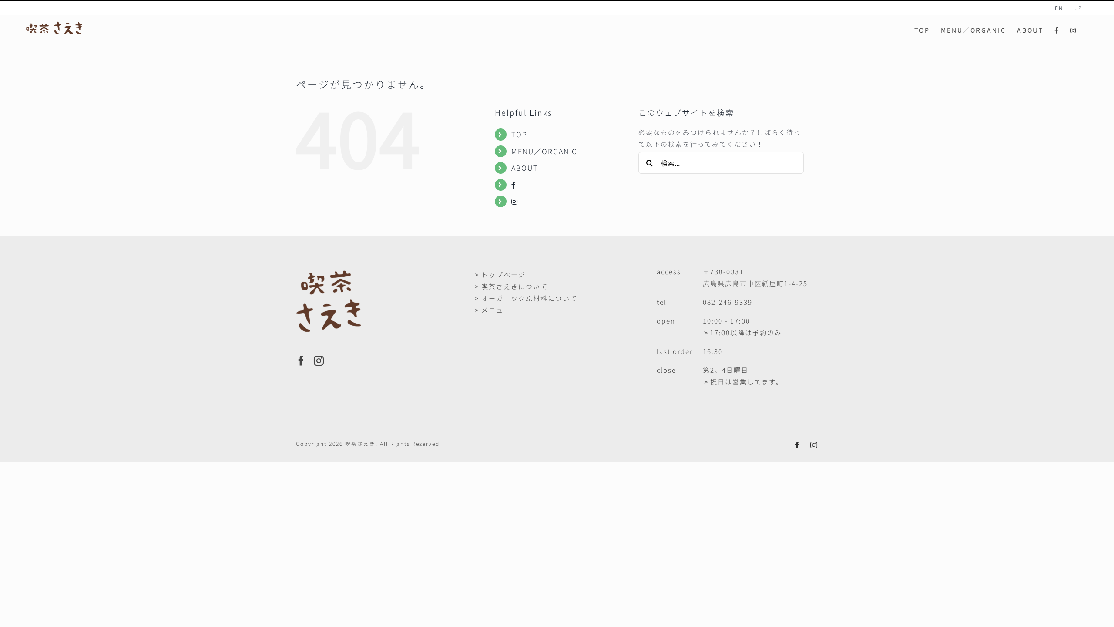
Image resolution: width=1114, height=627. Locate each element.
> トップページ (500, 274)
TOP (519, 134)
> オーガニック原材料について (526, 298)
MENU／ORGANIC (544, 151)
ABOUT (524, 167)
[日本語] (1078, 7)
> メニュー (493, 309)
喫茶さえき (360, 443)
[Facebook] (301, 361)
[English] (1059, 7)
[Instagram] (319, 361)
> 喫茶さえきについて (511, 286)
